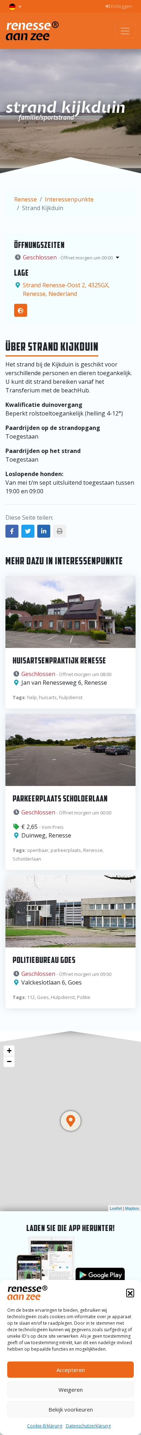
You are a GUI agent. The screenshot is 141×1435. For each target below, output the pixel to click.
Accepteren (70, 1369)
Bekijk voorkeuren (70, 1409)
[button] (130, 1292)
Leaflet (116, 1208)
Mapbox (132, 1208)
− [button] (9, 1061)
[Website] (20, 310)
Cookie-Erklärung (44, 1426)
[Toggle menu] (125, 31)
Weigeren (71, 1389)
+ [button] (9, 1050)
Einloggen (121, 6)
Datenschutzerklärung (88, 1426)
